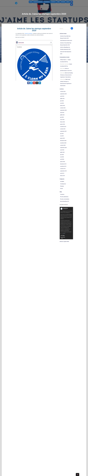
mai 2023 (62, 103)
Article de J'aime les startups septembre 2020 (34, 30)
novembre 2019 (63, 166)
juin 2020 (62, 154)
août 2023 (62, 96)
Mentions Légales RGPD (64, 241)
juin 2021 (62, 133)
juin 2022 (62, 117)
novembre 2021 (63, 126)
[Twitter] (31, 83)
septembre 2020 (63, 147)
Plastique (62, 186)
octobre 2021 (62, 128)
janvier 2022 (62, 124)
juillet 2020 (62, 152)
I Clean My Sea (65, 208)
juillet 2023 (62, 98)
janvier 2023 (62, 105)
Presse (61, 188)
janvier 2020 (62, 161)
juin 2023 (62, 100)
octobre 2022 (62, 107)
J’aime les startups (28, 33)
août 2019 (62, 173)
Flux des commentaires (64, 199)
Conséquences (63, 183)
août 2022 (62, 112)
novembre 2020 (63, 142)
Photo (63, 235)
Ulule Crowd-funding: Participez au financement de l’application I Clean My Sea (66, 75)
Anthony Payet (63, 59)
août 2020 (62, 149)
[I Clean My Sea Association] (16, 3)
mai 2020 (62, 156)
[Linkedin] (39, 83)
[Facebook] (28, 83)
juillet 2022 (62, 114)
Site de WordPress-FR (64, 201)
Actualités (62, 181)
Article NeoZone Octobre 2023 (66, 40)
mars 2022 (62, 119)
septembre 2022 (63, 110)
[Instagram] (37, 83)
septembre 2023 (63, 93)
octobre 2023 (62, 91)
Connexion (62, 194)
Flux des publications (64, 196)
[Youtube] (34, 83)
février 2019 (62, 175)
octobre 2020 (62, 145)
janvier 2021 (62, 138)
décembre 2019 (63, 163)
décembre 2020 (63, 140)
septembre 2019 (63, 170)
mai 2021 (62, 135)
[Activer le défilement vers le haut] (86, 474)
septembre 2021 (63, 131)
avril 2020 (62, 159)
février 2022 (62, 121)
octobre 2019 (62, 168)
